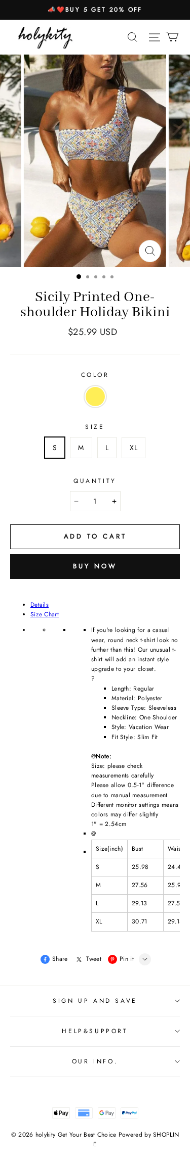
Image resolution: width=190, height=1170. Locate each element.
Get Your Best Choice (87, 1134)
